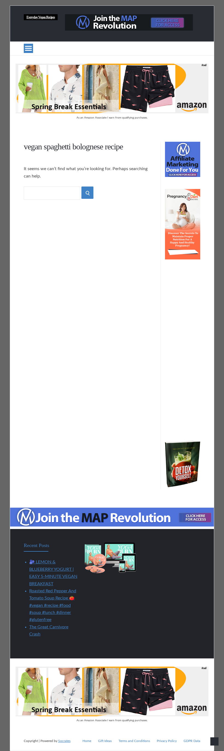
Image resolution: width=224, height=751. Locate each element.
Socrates (64, 741)
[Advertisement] (182, 353)
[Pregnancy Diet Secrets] (182, 258)
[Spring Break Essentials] (112, 112)
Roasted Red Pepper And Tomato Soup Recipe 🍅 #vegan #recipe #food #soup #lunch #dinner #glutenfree (52, 605)
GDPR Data (192, 741)
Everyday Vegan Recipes (40, 17)
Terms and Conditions (134, 741)
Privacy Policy (167, 741)
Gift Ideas (105, 741)
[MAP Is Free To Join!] (129, 29)
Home (86, 741)
